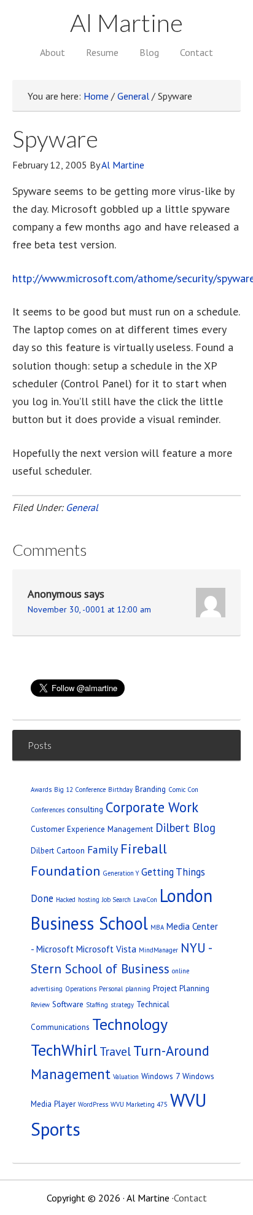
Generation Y (121, 873)
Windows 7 (160, 1076)
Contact (190, 1198)
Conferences (47, 809)
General (82, 507)
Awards (41, 789)
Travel (115, 1051)
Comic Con (183, 789)
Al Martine (126, 23)
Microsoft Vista (106, 949)
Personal (111, 988)
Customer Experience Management (92, 828)
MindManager (158, 950)
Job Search (116, 899)
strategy (122, 1004)
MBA (157, 927)
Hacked (66, 899)
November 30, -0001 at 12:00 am (89, 609)
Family (102, 849)
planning (137, 988)
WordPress (93, 1104)
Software (68, 1004)
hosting (88, 899)
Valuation (126, 1076)
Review (40, 1004)
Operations (80, 988)
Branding (150, 788)
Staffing (97, 1004)
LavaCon (145, 899)
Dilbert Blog (185, 827)
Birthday (120, 789)
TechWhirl (64, 1050)
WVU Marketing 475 (139, 1104)
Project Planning (181, 988)
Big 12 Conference (80, 789)
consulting (85, 809)
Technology (130, 1024)
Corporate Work (152, 807)
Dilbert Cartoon (58, 850)
